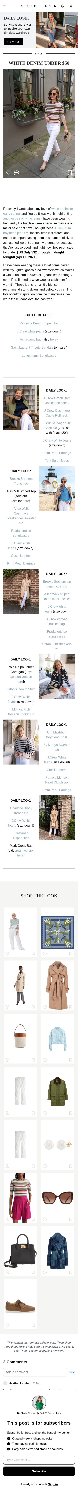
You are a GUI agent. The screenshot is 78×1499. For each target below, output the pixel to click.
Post (72, 1372)
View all (13, 42)
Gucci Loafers (21, 555)
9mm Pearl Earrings (57, 453)
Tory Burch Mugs (57, 460)
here (53, 339)
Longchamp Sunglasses (39, 355)
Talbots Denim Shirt (21, 689)
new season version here (21, 676)
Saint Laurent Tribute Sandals (32, 347)
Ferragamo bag (31, 339)
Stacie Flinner (39, 6)
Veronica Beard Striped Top (39, 323)
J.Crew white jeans (30, 331)
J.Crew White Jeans (57, 440)
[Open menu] (4, 6)
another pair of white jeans (22, 218)
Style (39, 53)
